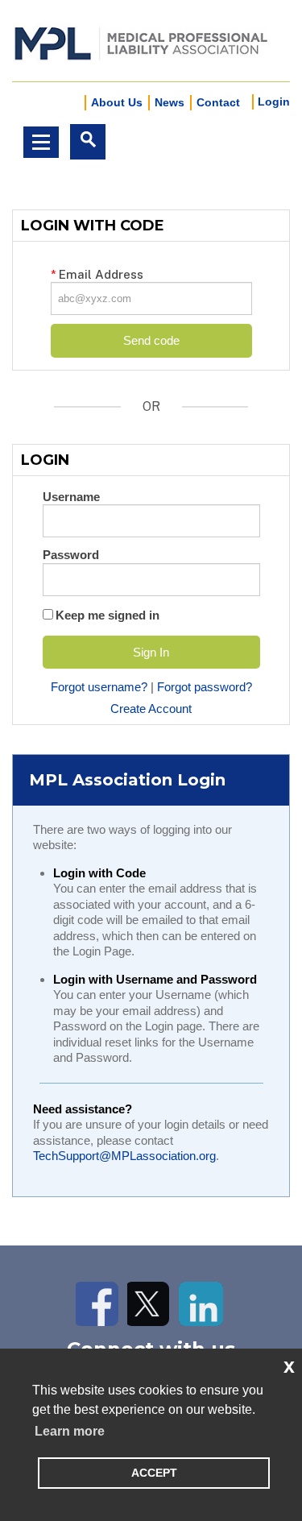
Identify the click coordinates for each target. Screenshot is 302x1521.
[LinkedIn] (201, 1304)
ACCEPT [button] (154, 1472)
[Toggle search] (87, 142)
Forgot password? (204, 687)
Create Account (151, 708)
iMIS (141, 41)
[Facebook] (98, 1304)
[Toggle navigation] (41, 142)
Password (71, 555)
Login (274, 101)
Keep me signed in (107, 615)
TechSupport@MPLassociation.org (124, 1156)
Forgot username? (99, 687)
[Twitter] (149, 1304)
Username (71, 497)
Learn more (70, 1431)
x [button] (289, 1365)
